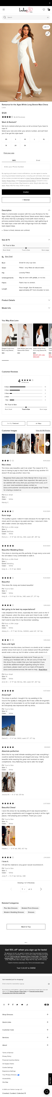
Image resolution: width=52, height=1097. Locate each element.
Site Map (5, 1082)
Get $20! (50, 1080)
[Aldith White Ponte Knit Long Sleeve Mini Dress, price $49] (40, 334)
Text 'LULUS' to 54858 (26, 968)
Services (5, 1037)
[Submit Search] (47, 17)
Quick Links (6, 1022)
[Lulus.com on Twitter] (17, 1004)
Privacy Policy (11, 181)
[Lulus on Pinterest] (8, 1004)
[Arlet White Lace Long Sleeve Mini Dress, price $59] (25, 334)
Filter (39, 423)
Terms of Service (15, 956)
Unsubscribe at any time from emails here (13, 993)
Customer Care (8, 1030)
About (4, 1045)
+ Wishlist (26, 200)
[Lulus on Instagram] (4, 1004)
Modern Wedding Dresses (14, 912)
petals (35, 278)
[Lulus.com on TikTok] (27, 1004)
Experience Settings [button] (9, 1071)
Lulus (4, 107)
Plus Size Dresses (11, 908)
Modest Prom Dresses (30, 908)
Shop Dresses (7, 1014)
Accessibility (6, 1078)
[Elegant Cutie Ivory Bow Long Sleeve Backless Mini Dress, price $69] (9, 334)
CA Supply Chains (8, 1064)
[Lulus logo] (26, 9)
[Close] (50, 1074)
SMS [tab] (14, 160)
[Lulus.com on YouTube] (22, 1004)
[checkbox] (26, 387)
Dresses (31, 912)
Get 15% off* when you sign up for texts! (26, 949)
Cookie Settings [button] (7, 1067)
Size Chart (9, 256)
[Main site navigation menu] (4, 9)
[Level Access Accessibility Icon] (46, 1004)
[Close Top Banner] (49, 3)
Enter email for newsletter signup (13, 984)
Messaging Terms (25, 956)
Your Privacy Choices (9, 1075)
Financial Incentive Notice (27, 181)
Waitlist (26, 192)
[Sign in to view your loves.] (43, 9)
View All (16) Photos (43, 430)
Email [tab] (38, 160)
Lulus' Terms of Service (33, 178)
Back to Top (26, 927)
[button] (46, 27)
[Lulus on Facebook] (13, 1004)
